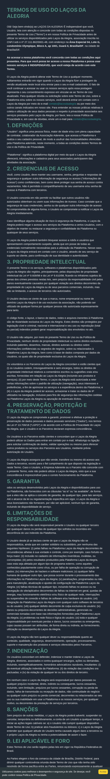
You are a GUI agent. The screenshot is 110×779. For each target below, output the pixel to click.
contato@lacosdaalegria (62, 103)
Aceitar (103, 771)
